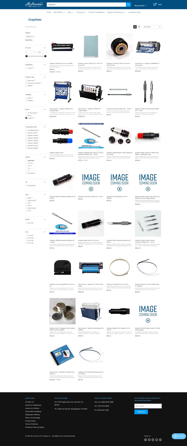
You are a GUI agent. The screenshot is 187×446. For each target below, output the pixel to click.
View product (62, 59)
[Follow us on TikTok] (160, 439)
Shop (69, 12)
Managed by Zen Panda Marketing (63, 436)
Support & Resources (115, 12)
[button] (135, 26)
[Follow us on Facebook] (145, 439)
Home (49, 12)
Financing (80, 12)
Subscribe (141, 412)
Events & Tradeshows (97, 12)
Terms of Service (31, 424)
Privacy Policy (30, 421)
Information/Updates (33, 411)
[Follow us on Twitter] (149, 439)
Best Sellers (58, 12)
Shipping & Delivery (32, 414)
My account (140, 6)
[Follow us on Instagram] (153, 439)
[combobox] (86, 4)
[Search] (128, 4)
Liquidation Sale (134, 12)
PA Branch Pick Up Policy (34, 427)
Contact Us (29, 402)
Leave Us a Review (32, 408)
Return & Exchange (32, 418)
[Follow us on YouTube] (156, 439)
